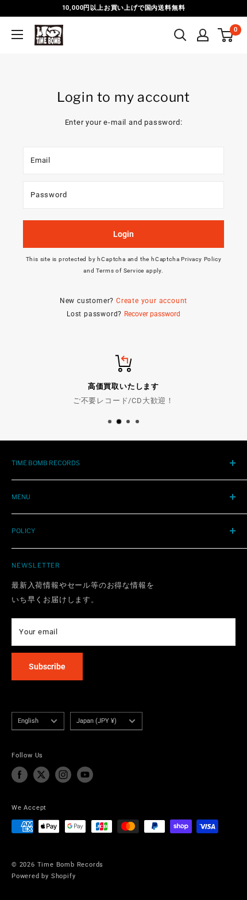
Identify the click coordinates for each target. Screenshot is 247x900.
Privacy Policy (201, 259)
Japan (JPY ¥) (96, 721)
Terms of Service (120, 270)
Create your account (151, 301)
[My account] (203, 35)
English (28, 721)
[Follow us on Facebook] (19, 775)
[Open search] (180, 35)
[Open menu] (17, 34)
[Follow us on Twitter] (41, 775)
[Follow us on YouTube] (85, 775)
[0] (226, 35)
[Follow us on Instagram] (63, 775)
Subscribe (47, 666)
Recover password (152, 314)
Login (123, 234)
